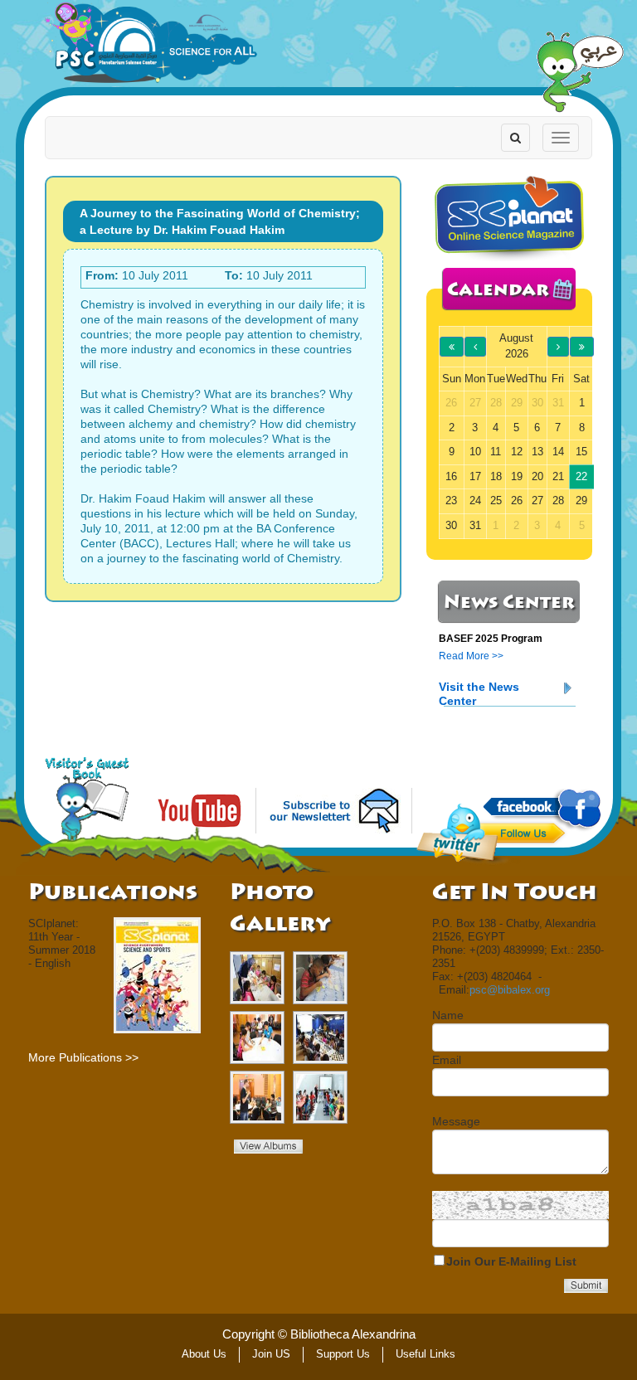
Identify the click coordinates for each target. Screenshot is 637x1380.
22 (581, 476)
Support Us (343, 1354)
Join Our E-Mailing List (511, 1261)
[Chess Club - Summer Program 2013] (320, 1037)
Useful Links (425, 1354)
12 (517, 451)
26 (517, 500)
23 (451, 500)
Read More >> (471, 656)
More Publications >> (83, 1057)
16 (451, 476)
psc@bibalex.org (509, 990)
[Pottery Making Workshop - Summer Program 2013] (320, 978)
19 (517, 476)
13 (537, 451)
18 (496, 476)
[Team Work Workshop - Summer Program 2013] (320, 1097)
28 (558, 500)
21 (558, 476)
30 (451, 525)
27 (537, 500)
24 (475, 500)
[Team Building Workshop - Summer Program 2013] (257, 1037)
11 (495, 451)
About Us (204, 1354)
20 (537, 476)
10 (475, 451)
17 (475, 476)
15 (581, 451)
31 (475, 525)
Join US (271, 1354)
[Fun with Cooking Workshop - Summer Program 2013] (257, 978)
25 (496, 500)
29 (581, 500)
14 (558, 451)
